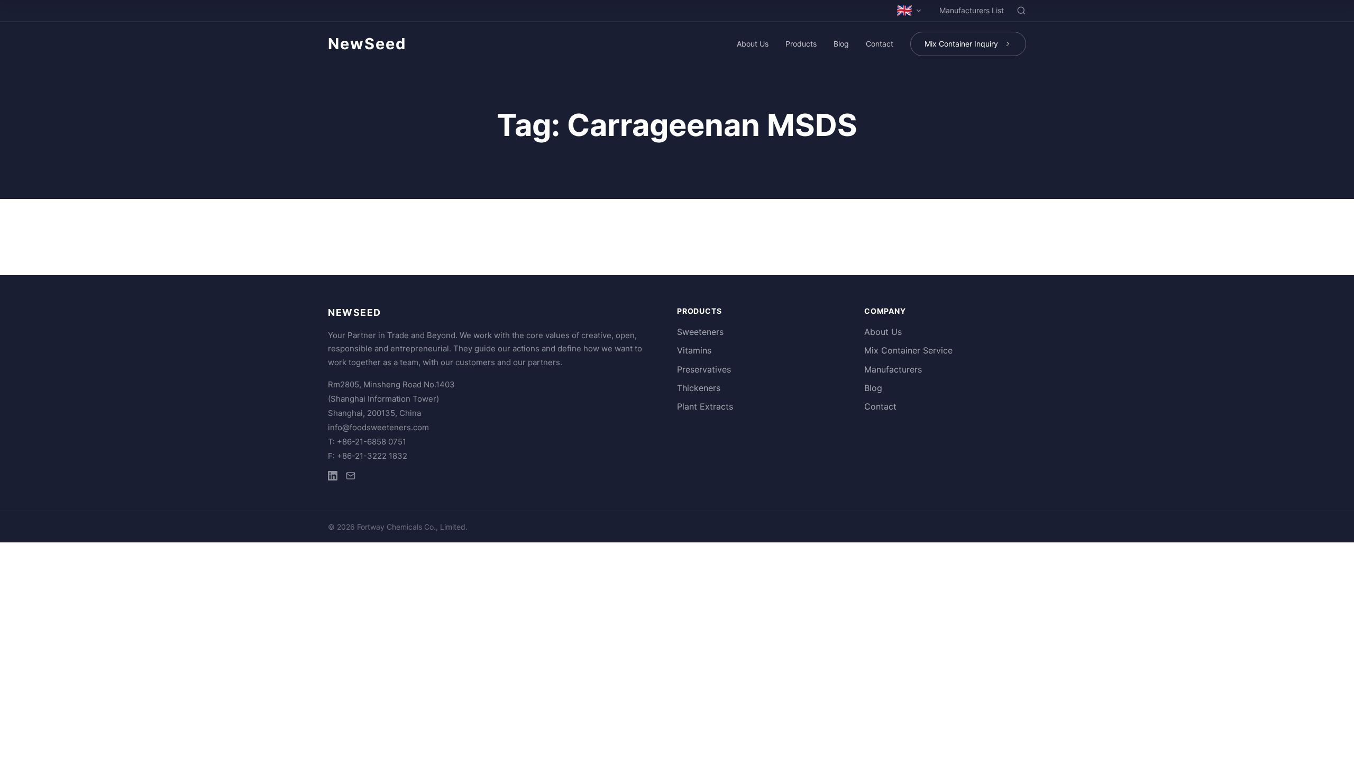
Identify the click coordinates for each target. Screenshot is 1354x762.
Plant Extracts (705, 406)
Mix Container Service (908, 350)
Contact (879, 43)
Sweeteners (700, 331)
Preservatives (704, 369)
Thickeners (698, 388)
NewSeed (367, 43)
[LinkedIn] (332, 477)
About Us (753, 43)
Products (801, 43)
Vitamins (694, 350)
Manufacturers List (971, 10)
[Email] (350, 477)
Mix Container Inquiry (961, 43)
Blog (841, 43)
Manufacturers (893, 369)
